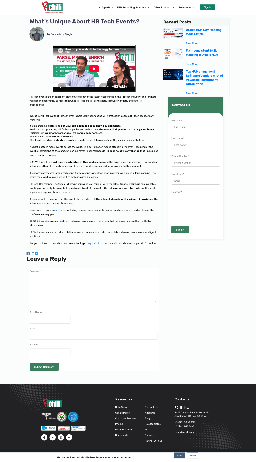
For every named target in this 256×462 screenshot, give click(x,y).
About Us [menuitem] (150, 412)
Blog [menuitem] (147, 418)
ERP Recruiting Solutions (132, 7)
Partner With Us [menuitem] (153, 440)
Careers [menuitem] (149, 435)
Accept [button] (180, 455)
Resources (185, 7)
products (60, 210)
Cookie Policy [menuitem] (122, 412)
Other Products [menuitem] (123, 429)
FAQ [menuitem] (147, 429)
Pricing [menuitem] (119, 424)
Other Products (162, 7)
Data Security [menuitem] (123, 407)
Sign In (207, 7)
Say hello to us (95, 243)
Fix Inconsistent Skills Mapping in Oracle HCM (202, 53)
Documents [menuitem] (121, 435)
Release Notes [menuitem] (153, 424)
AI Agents (104, 7)
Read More (191, 43)
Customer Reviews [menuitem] (125, 418)
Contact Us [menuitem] (151, 407)
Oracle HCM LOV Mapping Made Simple (203, 32)
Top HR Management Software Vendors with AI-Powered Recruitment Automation (205, 78)
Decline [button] (192, 455)
